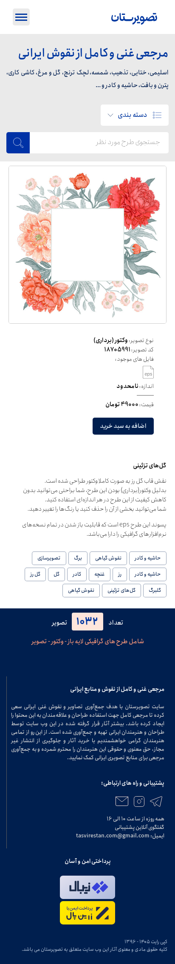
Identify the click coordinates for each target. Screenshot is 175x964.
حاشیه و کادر (148, 558)
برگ (78, 558)
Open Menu (21, 16)
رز (119, 574)
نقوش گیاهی (108, 558)
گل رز (35, 574)
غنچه (99, 574)
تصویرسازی (49, 558)
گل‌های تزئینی (121, 590)
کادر (77, 574)
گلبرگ (155, 590)
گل (56, 574)
